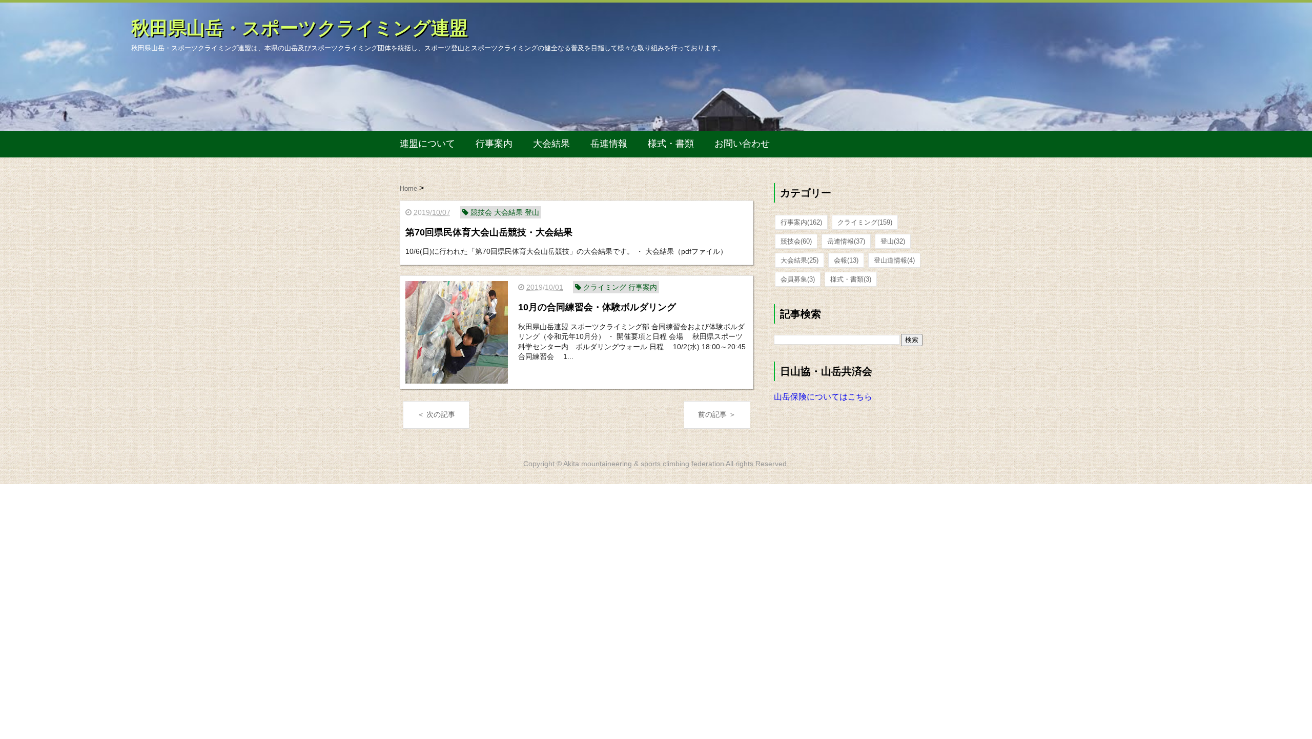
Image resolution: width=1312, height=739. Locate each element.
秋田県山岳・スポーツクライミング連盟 (299, 27)
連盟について (427, 143)
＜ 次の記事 (436, 414)
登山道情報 (894, 260)
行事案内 (494, 143)
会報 (846, 260)
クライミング (864, 222)
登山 (892, 241)
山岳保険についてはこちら (823, 396)
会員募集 (798, 279)
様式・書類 (671, 143)
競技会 (796, 241)
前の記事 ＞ (717, 414)
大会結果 (551, 143)
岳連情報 (608, 143)
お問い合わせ (742, 143)
